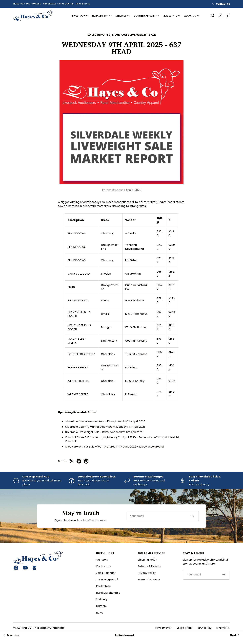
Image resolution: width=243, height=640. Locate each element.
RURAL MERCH (100, 15)
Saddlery (101, 599)
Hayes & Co (27, 627)
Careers (101, 606)
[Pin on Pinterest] (86, 461)
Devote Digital (57, 627)
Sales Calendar (106, 573)
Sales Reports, (99, 35)
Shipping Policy (147, 560)
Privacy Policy (147, 573)
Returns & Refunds (150, 566)
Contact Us (103, 566)
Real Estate (103, 586)
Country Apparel (107, 579)
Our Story (102, 560)
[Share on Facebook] (78, 461)
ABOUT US (190, 15)
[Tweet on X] (71, 461)
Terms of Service (149, 579)
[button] (229, 16)
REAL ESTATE (170, 15)
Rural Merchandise (108, 593)
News (99, 613)
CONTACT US (223, 4)
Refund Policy (204, 627)
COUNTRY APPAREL (145, 15)
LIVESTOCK (78, 15)
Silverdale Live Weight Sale (134, 35)
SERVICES (121, 15)
